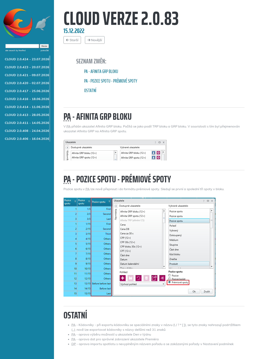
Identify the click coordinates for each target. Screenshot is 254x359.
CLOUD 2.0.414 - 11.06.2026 (27, 107)
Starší (73, 40)
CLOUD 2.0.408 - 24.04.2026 (27, 131)
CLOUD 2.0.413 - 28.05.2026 (27, 115)
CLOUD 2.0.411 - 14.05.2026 (27, 123)
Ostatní (90, 90)
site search (10, 50)
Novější (96, 40)
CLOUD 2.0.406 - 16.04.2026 (27, 139)
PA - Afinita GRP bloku (101, 71)
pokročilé (45, 50)
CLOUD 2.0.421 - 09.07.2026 (27, 75)
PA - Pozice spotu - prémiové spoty (110, 81)
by (20, 50)
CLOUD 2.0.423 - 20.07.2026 (27, 67)
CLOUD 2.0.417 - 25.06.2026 (27, 91)
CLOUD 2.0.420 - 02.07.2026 (27, 83)
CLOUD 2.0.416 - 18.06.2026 (27, 99)
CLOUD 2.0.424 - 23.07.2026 (27, 59)
